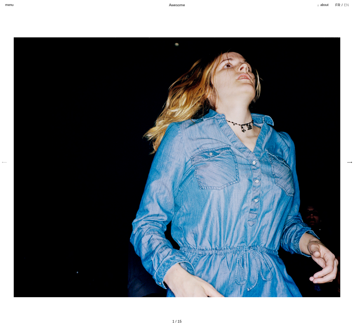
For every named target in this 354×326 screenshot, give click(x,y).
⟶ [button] (349, 162)
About (324, 5)
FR (337, 5)
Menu (9, 5)
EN (346, 5)
